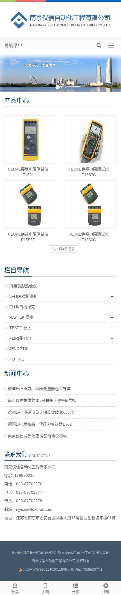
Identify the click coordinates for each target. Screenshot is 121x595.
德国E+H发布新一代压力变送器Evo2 (40, 424)
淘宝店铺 (102, 553)
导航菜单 (13, 45)
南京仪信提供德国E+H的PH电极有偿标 (42, 400)
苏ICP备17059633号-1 (85, 570)
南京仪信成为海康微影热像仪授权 (37, 436)
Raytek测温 (20, 553)
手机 (45, 591)
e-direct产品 (71, 553)
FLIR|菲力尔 (20, 338)
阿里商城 (88, 553)
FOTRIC (16, 359)
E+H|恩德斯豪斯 (23, 296)
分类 (76, 591)
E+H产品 (37, 553)
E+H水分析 (52, 553)
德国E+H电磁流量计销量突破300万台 (40, 412)
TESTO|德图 (20, 327)
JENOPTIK (18, 348)
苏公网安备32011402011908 (45, 570)
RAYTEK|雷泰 (21, 317)
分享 (15, 591)
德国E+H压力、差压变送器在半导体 (39, 388)
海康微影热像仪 (23, 286)
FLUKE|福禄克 (22, 307)
